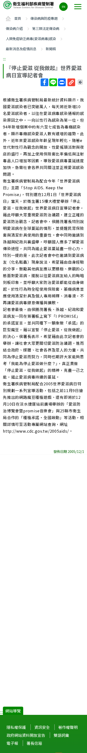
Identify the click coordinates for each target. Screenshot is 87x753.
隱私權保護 (16, 727)
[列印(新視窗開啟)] (62, 82)
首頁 (17, 18)
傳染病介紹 (14, 28)
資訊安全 (42, 727)
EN (63, 6)
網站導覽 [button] (13, 711)
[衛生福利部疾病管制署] (29, 4)
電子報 (12, 743)
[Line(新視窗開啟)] (53, 82)
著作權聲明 (68, 727)
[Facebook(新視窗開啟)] (44, 82)
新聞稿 (51, 48)
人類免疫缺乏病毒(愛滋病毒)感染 (31, 38)
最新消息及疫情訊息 (21, 48)
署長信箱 (34, 743)
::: (4, 59)
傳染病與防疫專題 (44, 18)
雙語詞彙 (61, 735)
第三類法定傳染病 (45, 28)
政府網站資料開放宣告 (26, 735)
